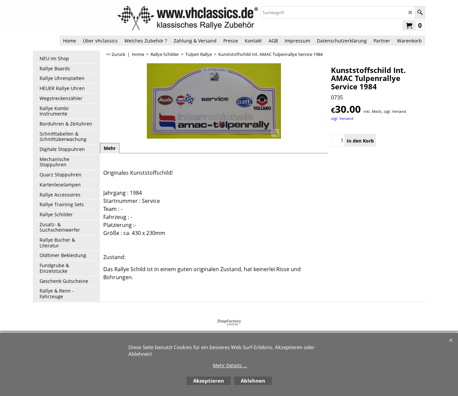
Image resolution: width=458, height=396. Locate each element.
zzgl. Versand (342, 118)
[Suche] (420, 12)
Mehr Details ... (230, 365)
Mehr (110, 148)
